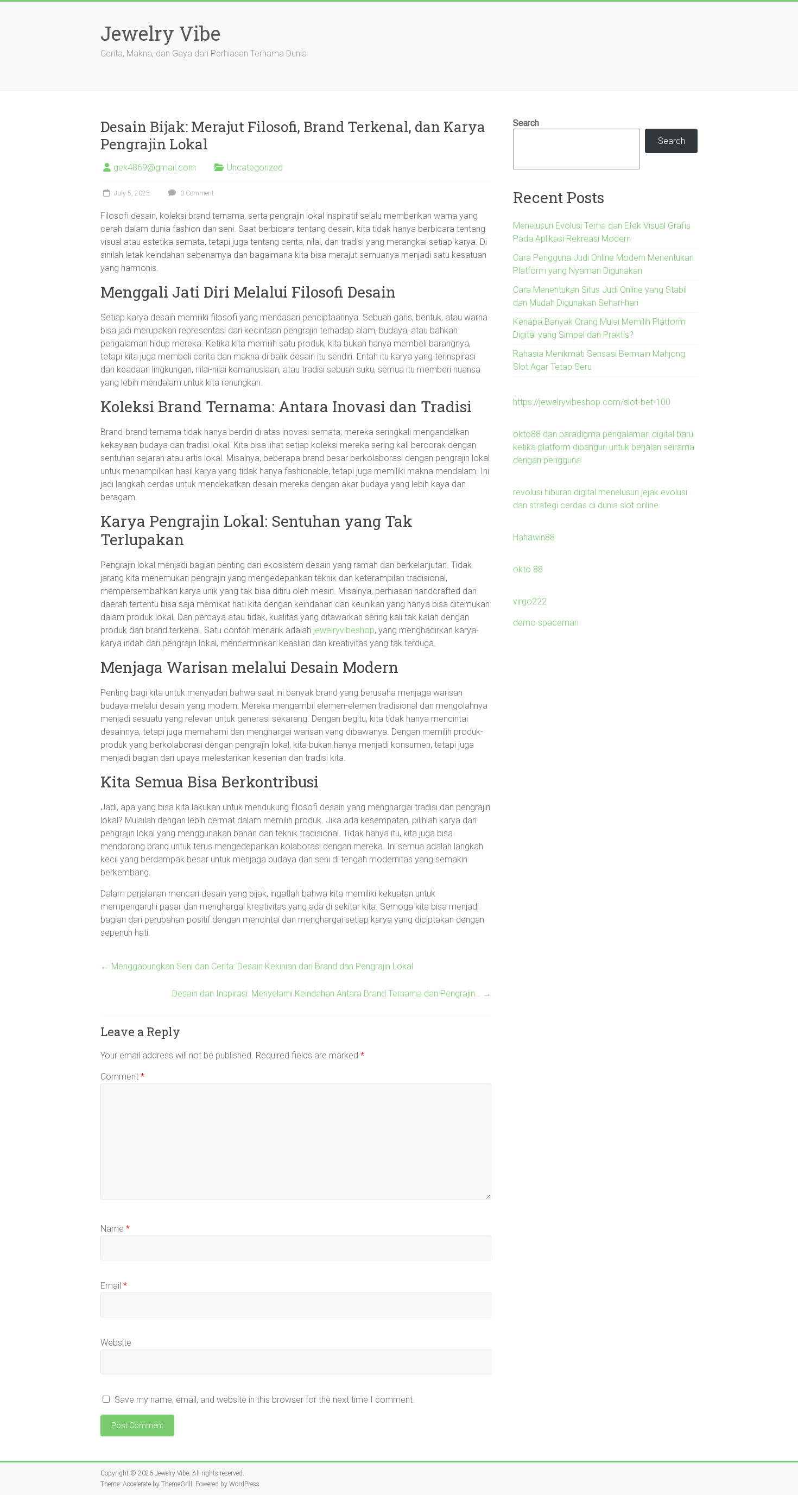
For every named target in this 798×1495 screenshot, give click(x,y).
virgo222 (530, 601)
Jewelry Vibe (160, 33)
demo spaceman (546, 622)
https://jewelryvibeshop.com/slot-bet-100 (591, 402)
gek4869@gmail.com (154, 167)
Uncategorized (255, 167)
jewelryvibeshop (344, 630)
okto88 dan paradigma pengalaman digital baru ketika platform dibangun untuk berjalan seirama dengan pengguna (603, 447)
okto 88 (528, 569)
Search (526, 123)
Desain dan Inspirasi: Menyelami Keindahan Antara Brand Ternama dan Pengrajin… (331, 993)
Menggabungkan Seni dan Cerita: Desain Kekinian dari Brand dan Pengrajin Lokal (256, 966)
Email (113, 1285)
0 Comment (196, 193)
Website (115, 1343)
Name (115, 1228)
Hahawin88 (534, 537)
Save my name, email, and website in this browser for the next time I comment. (265, 1400)
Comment (122, 1076)
